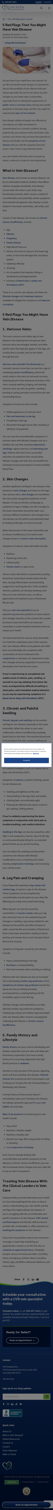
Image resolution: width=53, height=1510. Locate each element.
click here (36, 753)
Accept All (26, 760)
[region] (26, 755)
